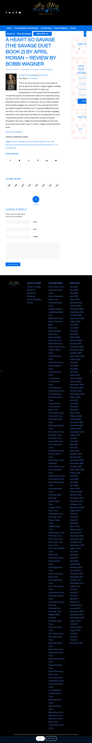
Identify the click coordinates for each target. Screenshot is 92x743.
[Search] (85, 34)
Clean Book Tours (56, 362)
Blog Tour (52, 328)
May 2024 (74, 331)
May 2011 (74, 640)
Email (35, 229)
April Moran (43, 75)
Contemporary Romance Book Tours (55, 397)
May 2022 (74, 407)
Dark (48, 141)
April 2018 (74, 561)
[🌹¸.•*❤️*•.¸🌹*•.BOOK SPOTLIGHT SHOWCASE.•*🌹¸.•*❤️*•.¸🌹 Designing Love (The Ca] (78, 126)
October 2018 (76, 542)
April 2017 (74, 599)
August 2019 (75, 511)
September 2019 (77, 508)
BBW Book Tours (55, 318)
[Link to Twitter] (9, 12)
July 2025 (74, 287)
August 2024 (75, 322)
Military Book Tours (56, 533)
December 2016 (77, 612)
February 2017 (76, 605)
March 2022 (75, 413)
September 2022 (77, 394)
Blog (50, 325)
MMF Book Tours (55, 539)
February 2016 (76, 627)
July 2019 (74, 514)
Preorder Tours (55, 612)
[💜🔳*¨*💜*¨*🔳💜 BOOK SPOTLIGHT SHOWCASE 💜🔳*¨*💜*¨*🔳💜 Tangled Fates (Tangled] (80, 124)
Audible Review (54, 309)
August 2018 (75, 548)
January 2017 (75, 608)
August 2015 (75, 630)
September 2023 (77, 356)
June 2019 (74, 517)
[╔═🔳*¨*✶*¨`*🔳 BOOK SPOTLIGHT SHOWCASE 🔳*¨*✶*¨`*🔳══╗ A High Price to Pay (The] (78, 122)
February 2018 (76, 567)
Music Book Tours (56, 558)
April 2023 (74, 372)
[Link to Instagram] (13, 12)
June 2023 (74, 366)
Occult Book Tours (56, 593)
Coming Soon (54, 378)
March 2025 (75, 300)
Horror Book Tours (56, 479)
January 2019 (75, 533)
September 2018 (77, 545)
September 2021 (77, 432)
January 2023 (75, 381)
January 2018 (75, 571)
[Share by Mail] (55, 160)
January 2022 (75, 419)
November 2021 (76, 426)
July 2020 (74, 476)
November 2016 (76, 615)
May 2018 (74, 558)
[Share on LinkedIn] (46, 160)
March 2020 (75, 489)
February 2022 (76, 416)
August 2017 (75, 586)
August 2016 (75, 621)
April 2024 (74, 334)
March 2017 (75, 602)
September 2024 (77, 318)
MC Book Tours (55, 517)
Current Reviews (34, 300)
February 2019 (76, 530)
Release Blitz (54, 615)
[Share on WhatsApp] (28, 160)
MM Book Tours (55, 536)
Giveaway (52, 463)
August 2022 (75, 397)
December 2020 (77, 460)
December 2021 (77, 422)
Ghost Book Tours (56, 460)
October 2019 (76, 504)
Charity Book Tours (56, 347)
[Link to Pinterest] (16, 12)
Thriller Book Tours (56, 681)
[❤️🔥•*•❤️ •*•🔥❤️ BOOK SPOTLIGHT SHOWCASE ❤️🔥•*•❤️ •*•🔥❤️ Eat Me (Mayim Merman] (80, 126)
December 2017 (77, 574)
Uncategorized (54, 690)
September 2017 (77, 583)
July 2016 (74, 624)
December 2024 (77, 309)
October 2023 (76, 353)
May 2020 (74, 482)
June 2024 (74, 328)
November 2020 (76, 463)
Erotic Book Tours (56, 432)
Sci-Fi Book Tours (55, 634)
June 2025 (74, 290)
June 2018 (74, 555)
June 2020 (74, 479)
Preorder (52, 605)
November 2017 (76, 577)
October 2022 (76, 391)
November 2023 (76, 350)
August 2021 (75, 435)
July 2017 (74, 589)
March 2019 (75, 526)
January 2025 (75, 306)
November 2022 (76, 388)
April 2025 (74, 296)
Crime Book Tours (56, 413)
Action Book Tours (56, 287)
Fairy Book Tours (55, 441)
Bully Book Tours (55, 344)
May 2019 (74, 520)
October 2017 (76, 580)
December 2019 (77, 498)
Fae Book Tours (55, 438)
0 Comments (24, 69)
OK (40, 738)
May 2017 (74, 596)
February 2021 (76, 454)
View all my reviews (14, 132)
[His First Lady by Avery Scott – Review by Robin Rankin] (43, 185)
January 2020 (75, 495)
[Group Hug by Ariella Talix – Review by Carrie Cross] (1, 371)
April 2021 (74, 448)
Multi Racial (53, 555)
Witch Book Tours (56, 712)
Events (30, 303)
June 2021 (74, 441)
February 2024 (76, 340)
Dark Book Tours (55, 416)
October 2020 (76, 467)
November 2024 (76, 312)
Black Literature (55, 322)
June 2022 (74, 404)
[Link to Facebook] (6, 12)
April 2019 (74, 523)
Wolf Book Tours (55, 716)
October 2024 (76, 315)
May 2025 (74, 293)
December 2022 (77, 385)
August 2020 (75, 473)
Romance (50, 145)
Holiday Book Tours (56, 476)
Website (35, 236)
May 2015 (74, 637)
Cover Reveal (54, 404)
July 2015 (74, 634)
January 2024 (34, 145)
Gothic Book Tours (56, 467)
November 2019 (76, 501)
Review (43, 145)
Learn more (51, 738)
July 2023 (74, 362)
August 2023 (75, 359)
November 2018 (76, 539)
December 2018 (77, 536)
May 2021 (74, 445)
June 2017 (74, 593)
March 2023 (75, 375)
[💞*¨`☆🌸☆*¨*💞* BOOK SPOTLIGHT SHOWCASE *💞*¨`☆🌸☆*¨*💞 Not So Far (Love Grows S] (78, 124)
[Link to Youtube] (19, 12)
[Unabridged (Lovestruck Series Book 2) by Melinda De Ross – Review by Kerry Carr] (9, 185)
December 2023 (77, 347)
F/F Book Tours (55, 435)
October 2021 (76, 429)
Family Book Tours (56, 451)
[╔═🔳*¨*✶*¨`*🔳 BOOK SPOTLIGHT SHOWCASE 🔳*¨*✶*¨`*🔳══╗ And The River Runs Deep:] (78, 120)
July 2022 (74, 400)
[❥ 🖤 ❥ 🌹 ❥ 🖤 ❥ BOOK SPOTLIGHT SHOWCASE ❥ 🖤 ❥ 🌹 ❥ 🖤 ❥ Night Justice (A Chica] (80, 120)
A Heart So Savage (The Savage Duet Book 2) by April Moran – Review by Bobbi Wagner (31, 52)
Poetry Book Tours (56, 602)
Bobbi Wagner (48, 69)
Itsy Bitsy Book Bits (21, 145)
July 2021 (74, 438)
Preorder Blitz (54, 608)
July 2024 (74, 325)
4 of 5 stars (32, 78)
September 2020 (77, 470)
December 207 (76, 643)
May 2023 (74, 369)
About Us (31, 290)
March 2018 (75, 564)
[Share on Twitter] (19, 160)
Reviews (36, 69)
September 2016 (77, 618)
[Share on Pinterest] (37, 160)
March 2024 (75, 337)
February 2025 (76, 303)
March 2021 (75, 451)
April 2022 (74, 410)
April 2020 (74, 485)
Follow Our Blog (34, 287)
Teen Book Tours (55, 678)
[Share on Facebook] (10, 160)
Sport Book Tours (56, 649)
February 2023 (76, 378)
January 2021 (75, 457)
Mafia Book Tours (55, 514)
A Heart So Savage (27, 75)
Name (35, 222)
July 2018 (74, 552)
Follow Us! (80, 129)
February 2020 (76, 492)
